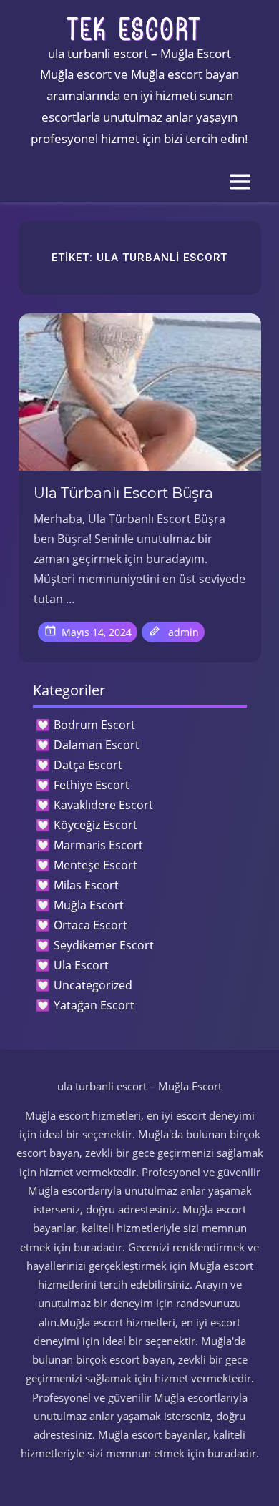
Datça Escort (88, 765)
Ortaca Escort (90, 925)
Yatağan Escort (94, 1005)
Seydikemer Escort (104, 945)
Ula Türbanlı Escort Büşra (123, 493)
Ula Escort (81, 965)
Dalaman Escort (97, 745)
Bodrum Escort (94, 725)
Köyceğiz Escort (95, 825)
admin (183, 632)
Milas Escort (86, 885)
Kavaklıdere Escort (103, 805)
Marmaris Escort (98, 845)
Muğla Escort (89, 905)
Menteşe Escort (95, 865)
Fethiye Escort (91, 785)
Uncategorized (93, 985)
